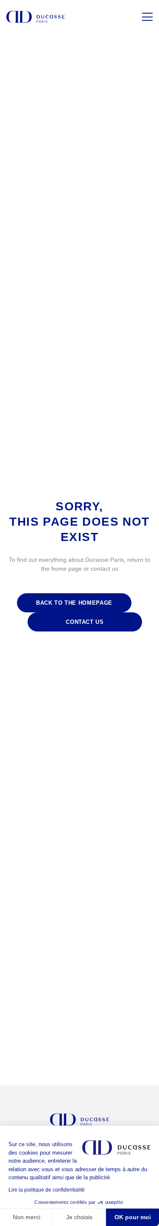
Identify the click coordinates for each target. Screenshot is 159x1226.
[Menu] (147, 17)
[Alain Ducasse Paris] (35, 17)
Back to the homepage (74, 603)
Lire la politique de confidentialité (46, 1190)
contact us (85, 622)
